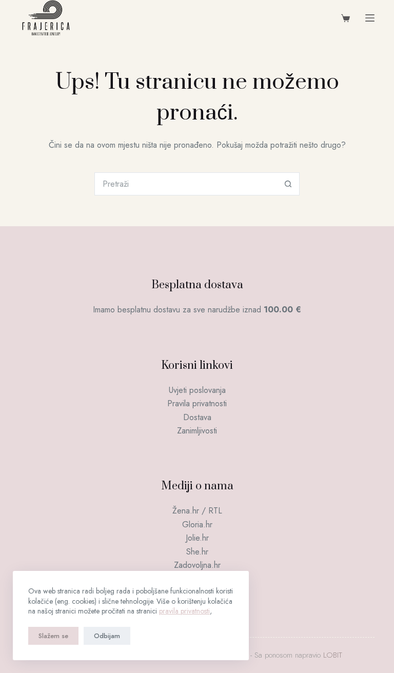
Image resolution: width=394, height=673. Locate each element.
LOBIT (332, 655)
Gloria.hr (197, 524)
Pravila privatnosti (197, 403)
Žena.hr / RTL (197, 511)
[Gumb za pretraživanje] (288, 184)
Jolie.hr (197, 538)
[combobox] (186, 183)
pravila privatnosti (184, 611)
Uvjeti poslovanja (197, 390)
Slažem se (53, 636)
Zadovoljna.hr (197, 565)
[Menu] (370, 18)
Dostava (197, 417)
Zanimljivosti (197, 431)
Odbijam (107, 636)
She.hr (197, 552)
